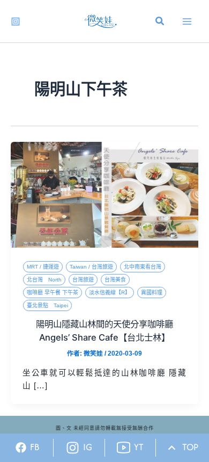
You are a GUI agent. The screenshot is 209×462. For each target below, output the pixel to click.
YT (139, 447)
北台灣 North (44, 280)
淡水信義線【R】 (109, 292)
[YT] (123, 447)
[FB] (21, 447)
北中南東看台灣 (142, 267)
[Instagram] (15, 21)
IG (87, 447)
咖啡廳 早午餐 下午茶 (52, 292)
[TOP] (171, 447)
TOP (190, 447)
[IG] (72, 447)
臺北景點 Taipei (47, 305)
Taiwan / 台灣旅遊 (91, 267)
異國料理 (151, 292)
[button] (160, 22)
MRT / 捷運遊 (43, 267)
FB (35, 447)
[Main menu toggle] (187, 21)
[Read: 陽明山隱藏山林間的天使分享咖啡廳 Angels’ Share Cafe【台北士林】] (104, 194)
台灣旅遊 (83, 280)
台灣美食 (115, 280)
